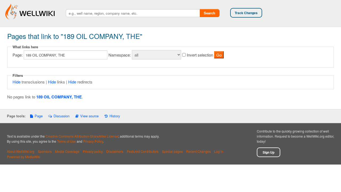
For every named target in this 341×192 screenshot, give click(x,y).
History (114, 115)
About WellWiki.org (20, 151)
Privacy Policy (93, 141)
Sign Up (268, 152)
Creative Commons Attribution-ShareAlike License (82, 136)
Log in (218, 151)
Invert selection (200, 55)
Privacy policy (93, 151)
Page (39, 115)
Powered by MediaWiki (23, 156)
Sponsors (45, 151)
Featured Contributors (143, 151)
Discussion (61, 115)
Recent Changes (198, 151)
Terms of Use (66, 141)
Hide (17, 82)
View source (89, 115)
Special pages (172, 151)
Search (209, 12)
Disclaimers (114, 151)
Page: (18, 55)
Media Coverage (67, 151)
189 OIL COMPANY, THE (59, 97)
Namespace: (119, 55)
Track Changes (246, 12)
